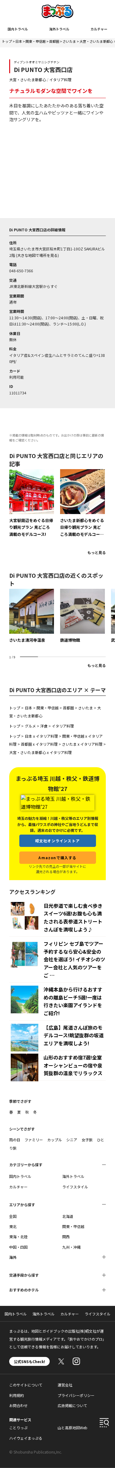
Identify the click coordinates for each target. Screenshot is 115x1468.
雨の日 (14, 1139)
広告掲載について (72, 1405)
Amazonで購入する (57, 857)
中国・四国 (18, 1247)
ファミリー (34, 1139)
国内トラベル (18, 28)
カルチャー (98, 28)
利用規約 (16, 1395)
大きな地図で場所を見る (37, 255)
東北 (13, 1226)
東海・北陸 (18, 1236)
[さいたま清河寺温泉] (31, 616)
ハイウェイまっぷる (25, 1438)
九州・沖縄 (71, 1247)
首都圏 (54, 41)
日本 (18, 41)
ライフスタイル (75, 1186)
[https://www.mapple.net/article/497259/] (82, 503)
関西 (66, 1236)
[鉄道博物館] (82, 616)
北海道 (67, 1216)
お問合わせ (18, 1405)
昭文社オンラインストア (57, 840)
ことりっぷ (18, 1427)
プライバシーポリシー (76, 1395)
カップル (54, 1139)
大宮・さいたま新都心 (96, 41)
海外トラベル (59, 28)
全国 (13, 1216)
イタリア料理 (60, 79)
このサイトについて (25, 1384)
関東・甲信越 (35, 41)
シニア (71, 1139)
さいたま (69, 41)
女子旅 (87, 1139)
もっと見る (96, 552)
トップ (7, 41)
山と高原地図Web (72, 1427)
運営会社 (65, 1384)
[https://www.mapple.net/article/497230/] (31, 503)
